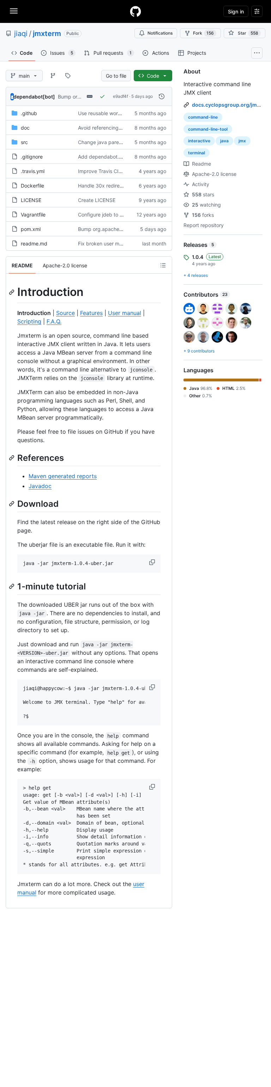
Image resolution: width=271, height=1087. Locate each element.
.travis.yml (32, 171)
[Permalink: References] (12, 458)
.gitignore (32, 157)
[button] (153, 562)
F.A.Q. (54, 321)
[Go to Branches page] (53, 75)
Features (91, 312)
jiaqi (21, 33)
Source (65, 312)
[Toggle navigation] (13, 11)
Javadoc (40, 485)
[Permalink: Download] (12, 504)
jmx (242, 140)
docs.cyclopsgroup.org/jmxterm (231, 105)
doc (25, 128)
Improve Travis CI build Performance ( (121, 171)
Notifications (160, 33)
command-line (203, 117)
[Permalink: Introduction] (12, 292)
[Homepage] (135, 11)
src (24, 142)
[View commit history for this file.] (162, 96)
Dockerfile (32, 186)
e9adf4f (120, 96)
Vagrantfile (33, 215)
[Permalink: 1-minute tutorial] (12, 586)
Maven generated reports (63, 476)
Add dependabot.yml (102, 157)
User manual (124, 312)
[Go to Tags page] (67, 75)
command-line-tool (208, 129)
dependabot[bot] (34, 97)
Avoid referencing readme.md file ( (118, 128)
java (224, 140)
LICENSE (31, 200)
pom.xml (31, 229)
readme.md (34, 243)
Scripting (29, 321)
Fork (203, 33)
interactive (199, 140)
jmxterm (47, 33)
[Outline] (163, 265)
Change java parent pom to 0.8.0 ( (118, 142)
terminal (196, 152)
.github (29, 113)
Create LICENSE (96, 200)
